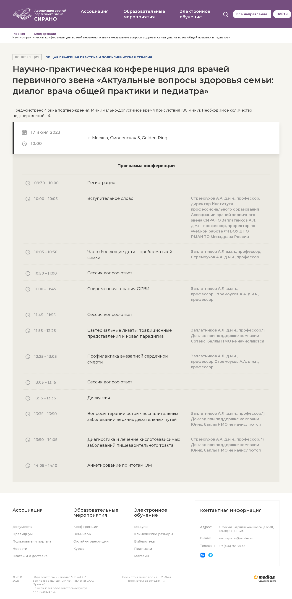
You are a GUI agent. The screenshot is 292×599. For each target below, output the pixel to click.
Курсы (78, 549)
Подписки (143, 549)
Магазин (141, 556)
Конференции (45, 33)
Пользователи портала (32, 541)
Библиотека (144, 541)
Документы (22, 527)
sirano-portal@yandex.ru (236, 538)
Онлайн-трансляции (91, 541)
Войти (282, 14)
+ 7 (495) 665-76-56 (232, 546)
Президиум (23, 534)
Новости (20, 549)
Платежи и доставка (30, 556)
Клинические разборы (153, 534)
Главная (19, 33)
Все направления (251, 14)
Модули (141, 527)
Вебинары (82, 534)
